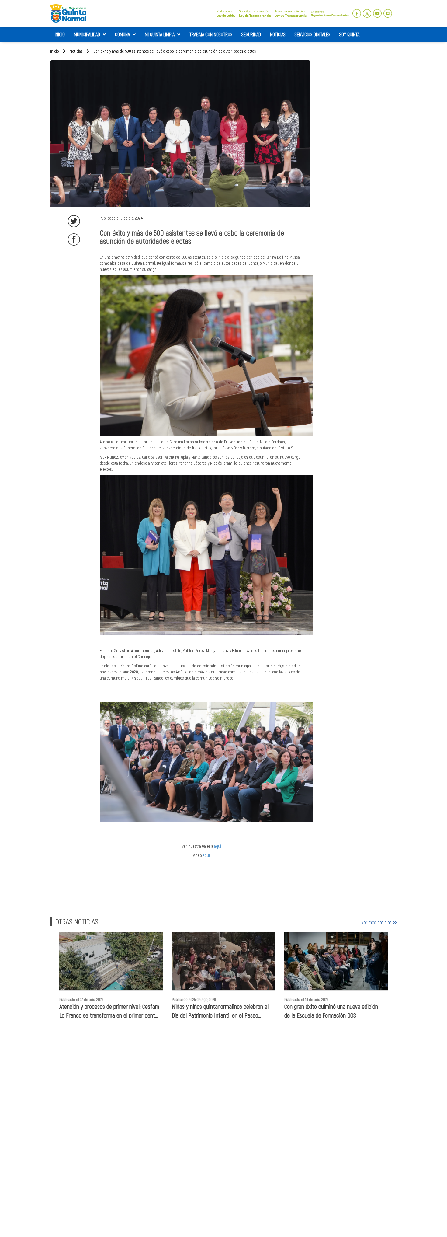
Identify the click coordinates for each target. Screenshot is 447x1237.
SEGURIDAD (251, 34)
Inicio (54, 51)
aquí (217, 846)
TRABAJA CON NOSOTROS (210, 34)
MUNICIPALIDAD (87, 34)
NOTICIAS (278, 34)
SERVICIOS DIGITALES (312, 34)
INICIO (60, 34)
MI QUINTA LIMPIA (160, 34)
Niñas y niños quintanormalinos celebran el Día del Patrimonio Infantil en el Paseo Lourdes (220, 1011)
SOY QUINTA (349, 34)
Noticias (76, 51)
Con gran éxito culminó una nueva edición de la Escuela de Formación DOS (331, 1011)
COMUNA (123, 34)
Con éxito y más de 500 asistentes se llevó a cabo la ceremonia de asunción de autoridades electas (174, 51)
